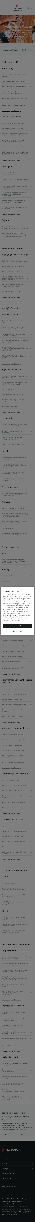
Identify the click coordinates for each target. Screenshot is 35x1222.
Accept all (17, 626)
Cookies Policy (17, 620)
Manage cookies (17, 631)
